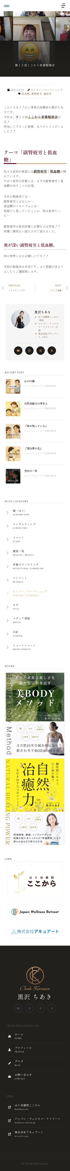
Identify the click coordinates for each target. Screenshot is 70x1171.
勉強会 (48, 93)
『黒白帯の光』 (33, 448)
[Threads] (40, 350)
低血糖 (26, 93)
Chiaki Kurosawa (35, 988)
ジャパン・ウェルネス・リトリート (48, 325)
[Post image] (13, 386)
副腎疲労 (36, 93)
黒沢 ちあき (35, 996)
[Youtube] (18, 350)
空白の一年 (30, 471)
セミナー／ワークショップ (47, 90)
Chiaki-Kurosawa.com (22, 1025)
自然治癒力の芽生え (36, 403)
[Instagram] (29, 350)
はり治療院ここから (48, 316)
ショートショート (33, 385)
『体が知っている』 (36, 426)
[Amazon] (52, 350)
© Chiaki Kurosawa (34, 1163)
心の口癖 (29, 381)
